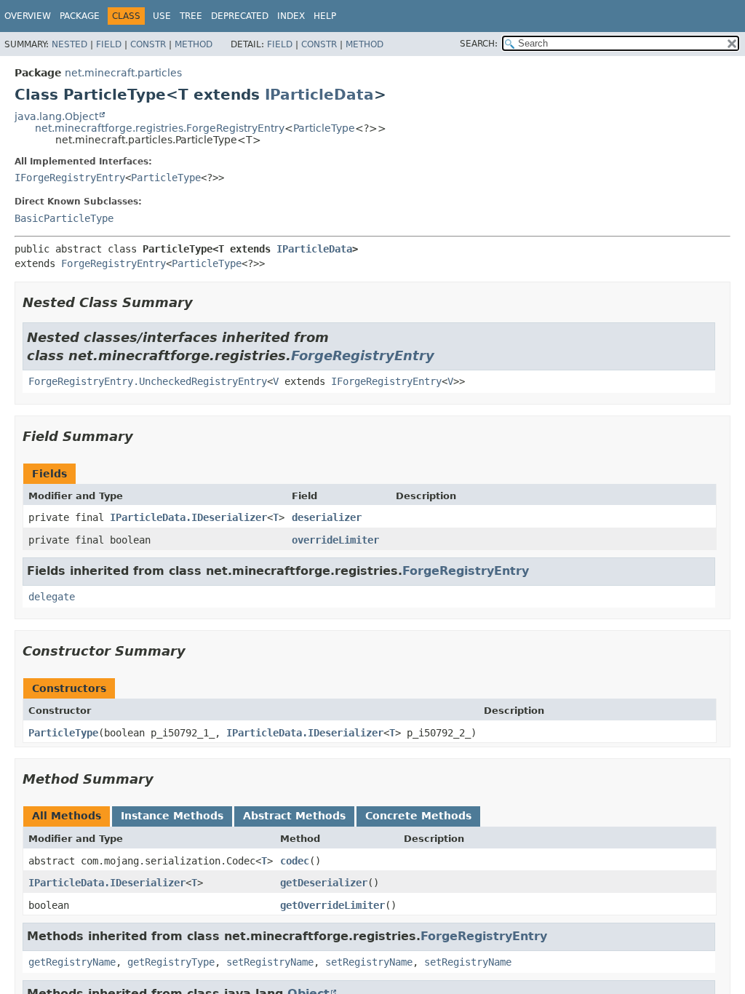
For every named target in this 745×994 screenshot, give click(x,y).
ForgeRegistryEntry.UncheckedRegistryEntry (147, 381)
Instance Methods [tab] (172, 816)
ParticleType (324, 128)
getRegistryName (72, 962)
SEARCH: (479, 44)
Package (80, 16)
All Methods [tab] (66, 816)
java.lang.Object (56, 116)
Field (108, 44)
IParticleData (319, 94)
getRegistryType (171, 962)
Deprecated (239, 16)
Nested (69, 44)
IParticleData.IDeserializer (188, 517)
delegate (51, 597)
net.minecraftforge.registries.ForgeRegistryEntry (159, 128)
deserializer (327, 517)
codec (294, 861)
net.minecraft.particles (123, 73)
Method (193, 44)
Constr (148, 44)
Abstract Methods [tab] (294, 816)
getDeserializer (323, 882)
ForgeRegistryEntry (113, 263)
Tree (191, 16)
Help (325, 16)
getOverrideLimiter (332, 905)
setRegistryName (270, 962)
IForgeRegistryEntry (70, 177)
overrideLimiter (335, 540)
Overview (27, 16)
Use (162, 16)
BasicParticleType (64, 218)
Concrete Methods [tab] (418, 816)
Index (291, 16)
